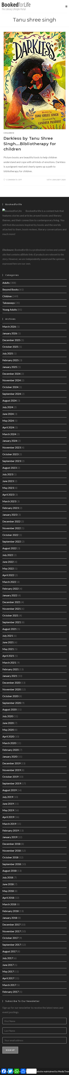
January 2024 (9, 440)
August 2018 (9, 870)
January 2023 (9, 514)
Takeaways (8, 302)
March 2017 (9, 984)
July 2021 (7, 635)
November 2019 (11, 770)
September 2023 (11, 460)
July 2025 (7, 353)
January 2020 (9, 756)
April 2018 (8, 897)
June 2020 (8, 722)
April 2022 (8, 575)
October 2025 (10, 346)
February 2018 (10, 910)
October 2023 (10, 454)
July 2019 (7, 796)
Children (9, 133)
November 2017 (11, 931)
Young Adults (9, 309)
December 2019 (11, 763)
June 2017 (8, 964)
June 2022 (8, 561)
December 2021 (11, 602)
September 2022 (11, 541)
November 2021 (11, 608)
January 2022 (9, 595)
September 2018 (11, 864)
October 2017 (10, 937)
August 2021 (9, 628)
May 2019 (8, 810)
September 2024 (11, 393)
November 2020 (11, 689)
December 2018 (11, 843)
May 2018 (8, 890)
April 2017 (8, 978)
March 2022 (9, 581)
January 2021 (9, 675)
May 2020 (8, 729)
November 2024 (11, 380)
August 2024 (9, 400)
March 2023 (9, 501)
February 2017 (10, 991)
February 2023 (10, 507)
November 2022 (11, 528)
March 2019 (9, 823)
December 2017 (11, 924)
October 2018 (10, 857)
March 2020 (9, 743)
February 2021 (10, 669)
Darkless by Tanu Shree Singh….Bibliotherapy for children (30, 143)
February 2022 (10, 588)
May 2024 (8, 420)
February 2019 (10, 830)
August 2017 (9, 951)
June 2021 (8, 642)
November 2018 (11, 850)
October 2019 (10, 776)
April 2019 (8, 816)
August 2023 (9, 467)
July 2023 (7, 474)
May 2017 (8, 971)
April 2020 (8, 736)
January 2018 (9, 917)
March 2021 (9, 662)
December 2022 (11, 521)
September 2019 (11, 783)
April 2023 (8, 494)
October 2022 (10, 534)
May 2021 (8, 648)
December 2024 (11, 373)
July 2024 (7, 407)
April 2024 (8, 427)
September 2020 (11, 702)
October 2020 (10, 696)
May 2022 (8, 568)
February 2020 (10, 749)
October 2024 (10, 386)
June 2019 (8, 803)
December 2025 (11, 340)
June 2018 (8, 884)
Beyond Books (10, 289)
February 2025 (10, 360)
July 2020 (7, 716)
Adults (6, 282)
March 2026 (9, 326)
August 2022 (9, 548)
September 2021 (11, 622)
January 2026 (9, 333)
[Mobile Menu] (66, 6)
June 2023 (8, 481)
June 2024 (8, 413)
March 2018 (9, 904)
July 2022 (7, 554)
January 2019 (9, 837)
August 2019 (9, 790)
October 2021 (10, 615)
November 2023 (11, 447)
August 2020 (9, 709)
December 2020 (11, 682)
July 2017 (7, 958)
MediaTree (63, 1071)
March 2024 (9, 434)
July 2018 (7, 877)
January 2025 (9, 366)
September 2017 (11, 944)
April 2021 (8, 655)
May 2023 (8, 487)
